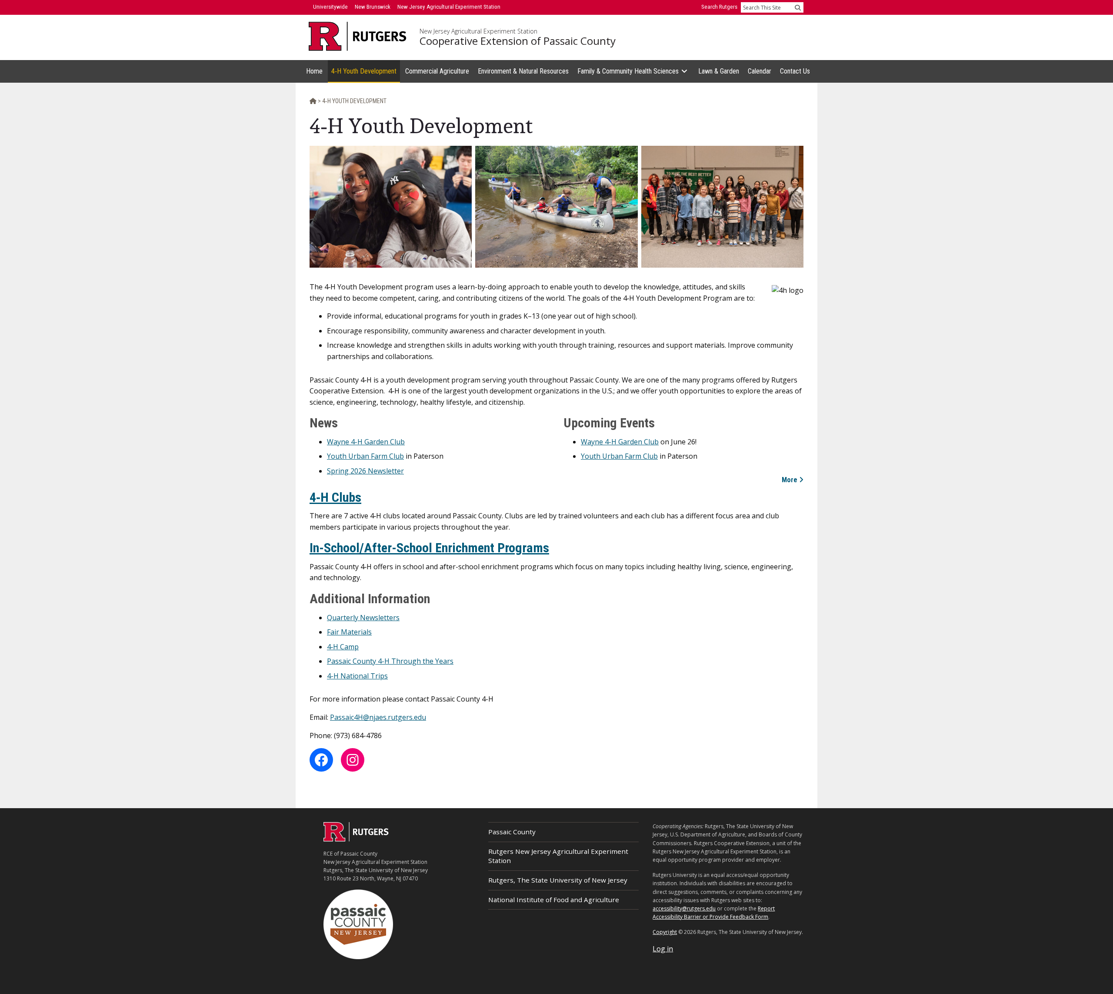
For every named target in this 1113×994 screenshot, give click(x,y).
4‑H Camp (343, 646)
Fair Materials (349, 632)
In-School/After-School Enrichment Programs (429, 547)
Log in (663, 949)
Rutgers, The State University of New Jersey (557, 880)
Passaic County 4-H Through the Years (390, 661)
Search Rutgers (719, 6)
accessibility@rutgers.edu (684, 908)
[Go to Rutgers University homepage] (357, 36)
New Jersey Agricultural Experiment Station (478, 31)
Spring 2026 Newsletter (365, 471)
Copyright (665, 932)
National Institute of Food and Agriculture (553, 899)
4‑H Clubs (335, 497)
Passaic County (512, 831)
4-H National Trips (357, 676)
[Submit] (797, 7)
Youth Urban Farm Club (365, 456)
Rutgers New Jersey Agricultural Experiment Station (558, 856)
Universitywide (330, 6)
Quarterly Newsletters (363, 617)
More (789, 480)
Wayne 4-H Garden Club (366, 442)
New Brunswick (372, 6)
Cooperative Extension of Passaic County (518, 41)
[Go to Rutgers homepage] (356, 839)
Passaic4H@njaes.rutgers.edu (378, 717)
